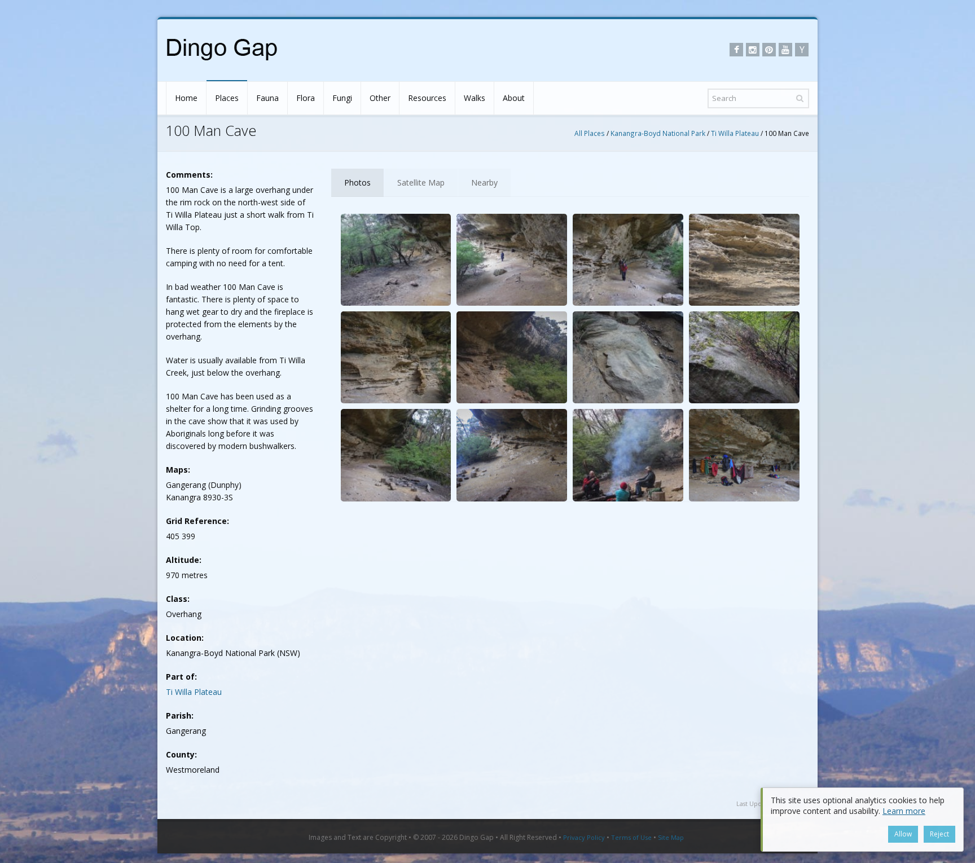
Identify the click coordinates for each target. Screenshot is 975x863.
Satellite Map (421, 182)
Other (380, 98)
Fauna (267, 98)
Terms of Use (631, 837)
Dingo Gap (476, 837)
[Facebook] (736, 49)
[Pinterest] (769, 49)
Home (186, 98)
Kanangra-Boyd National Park (658, 133)
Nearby (484, 182)
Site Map (671, 837)
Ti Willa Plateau (735, 133)
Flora (305, 98)
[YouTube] (785, 49)
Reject (939, 834)
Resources (427, 98)
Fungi (342, 98)
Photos (357, 182)
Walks (474, 98)
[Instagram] (752, 49)
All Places (589, 133)
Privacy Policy (584, 837)
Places (227, 98)
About (514, 98)
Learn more (903, 810)
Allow (903, 834)
